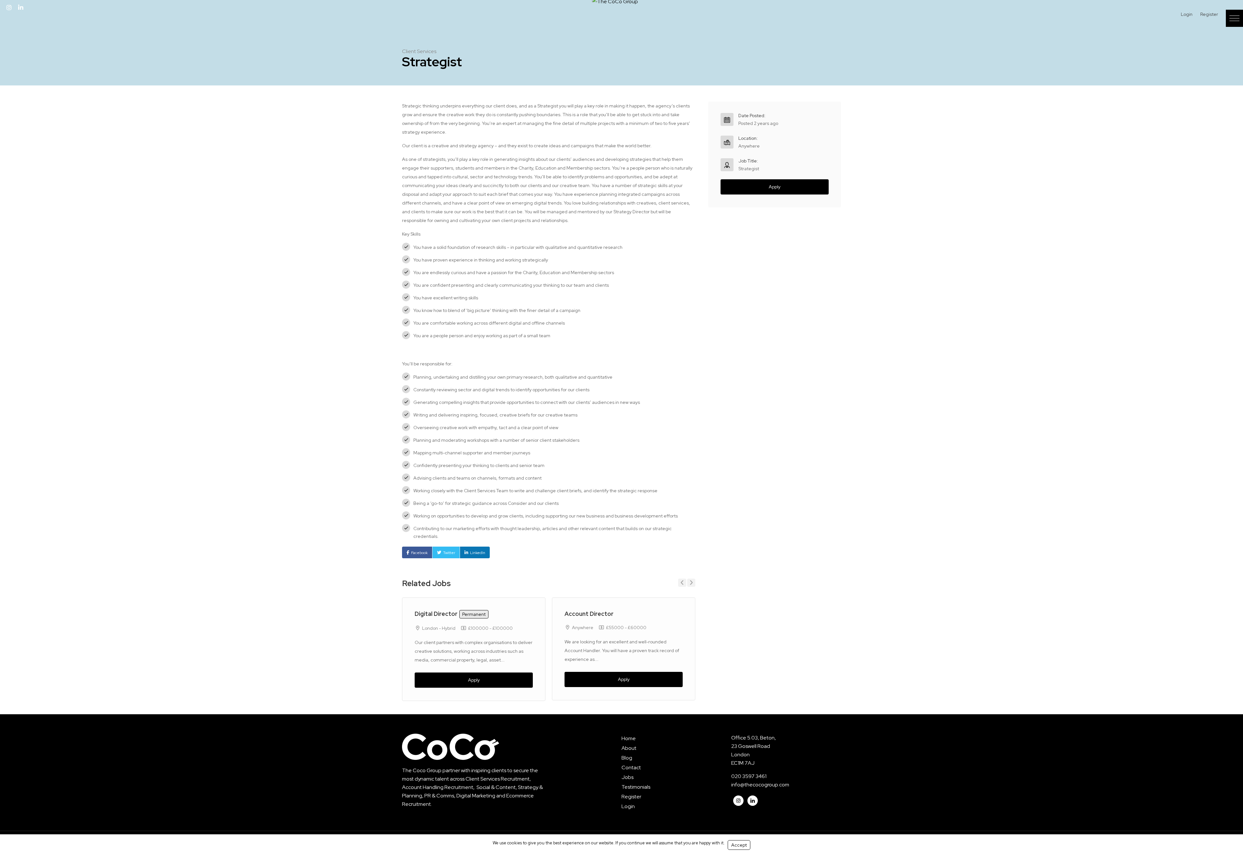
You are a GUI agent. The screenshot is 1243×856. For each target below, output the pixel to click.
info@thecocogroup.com (760, 784)
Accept (739, 845)
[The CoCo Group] (615, 4)
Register (1209, 14)
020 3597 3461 (749, 776)
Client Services (419, 51)
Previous (682, 583)
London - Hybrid (438, 628)
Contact (631, 767)
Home (629, 738)
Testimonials (636, 787)
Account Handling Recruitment (437, 787)
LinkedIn (477, 552)
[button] (1234, 18)
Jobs (627, 777)
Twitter (449, 552)
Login (1187, 14)
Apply (474, 680)
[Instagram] (9, 7)
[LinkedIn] (20, 7)
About (629, 748)
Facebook (419, 552)
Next (691, 583)
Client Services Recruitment (497, 778)
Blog (627, 757)
